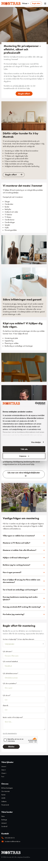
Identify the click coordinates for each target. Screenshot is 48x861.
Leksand (3, 823)
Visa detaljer (36, 442)
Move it (3, 766)
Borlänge (4, 820)
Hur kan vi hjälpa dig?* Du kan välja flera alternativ (18, 639)
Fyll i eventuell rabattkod (10, 661)
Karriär (3, 795)
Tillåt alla (24, 449)
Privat (24, 3)
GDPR (3, 798)
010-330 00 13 (20, 86)
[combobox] (24, 643)
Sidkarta (3, 801)
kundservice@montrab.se (12, 841)
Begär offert (36, 3)
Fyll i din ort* (7, 695)
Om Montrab (5, 791)
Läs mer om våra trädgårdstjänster (24, 472)
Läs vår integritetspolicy (10, 733)
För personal (5, 805)
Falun (3, 816)
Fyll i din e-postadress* (10, 683)
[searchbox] (24, 644)
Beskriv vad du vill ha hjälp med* (13, 717)
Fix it (2, 776)
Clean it (3, 773)
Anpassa (22, 456)
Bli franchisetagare (7, 788)
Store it (3, 770)
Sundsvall (4, 826)
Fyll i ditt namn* (7, 651)
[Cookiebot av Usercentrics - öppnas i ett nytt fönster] (35, 403)
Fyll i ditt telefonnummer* (10, 673)
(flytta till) (5, 705)
